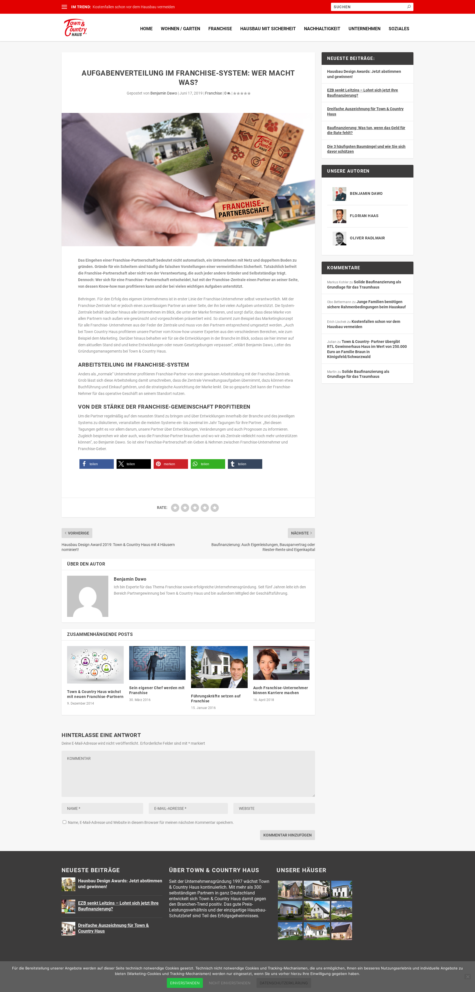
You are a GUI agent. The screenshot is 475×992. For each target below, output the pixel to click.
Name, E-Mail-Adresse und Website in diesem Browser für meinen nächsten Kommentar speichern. (151, 822)
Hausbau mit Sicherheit (268, 28)
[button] (96, 464)
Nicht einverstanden (229, 983)
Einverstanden (185, 983)
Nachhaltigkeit (322, 28)
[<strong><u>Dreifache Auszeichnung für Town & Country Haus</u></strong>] (68, 929)
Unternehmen (364, 28)
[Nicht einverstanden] (467, 976)
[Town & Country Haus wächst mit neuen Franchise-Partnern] (95, 665)
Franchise (220, 28)
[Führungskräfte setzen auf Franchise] (219, 667)
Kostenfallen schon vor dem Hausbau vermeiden (134, 7)
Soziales (399, 28)
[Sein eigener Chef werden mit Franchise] (157, 663)
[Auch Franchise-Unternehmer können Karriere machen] (281, 663)
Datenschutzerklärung (284, 983)
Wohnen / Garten (180, 28)
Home (146, 28)
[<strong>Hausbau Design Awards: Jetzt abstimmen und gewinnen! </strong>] (68, 884)
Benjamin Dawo (163, 93)
